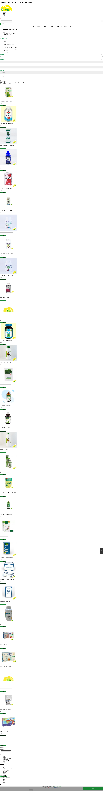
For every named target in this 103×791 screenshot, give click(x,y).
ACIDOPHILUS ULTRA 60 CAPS (6, 275)
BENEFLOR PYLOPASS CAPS (6, 666)
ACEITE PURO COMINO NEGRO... (7, 166)
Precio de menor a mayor (27, 82)
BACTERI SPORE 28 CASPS (5, 601)
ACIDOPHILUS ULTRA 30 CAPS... (6, 253)
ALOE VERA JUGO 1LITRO (5, 405)
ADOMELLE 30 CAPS (4, 318)
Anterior (4, 737)
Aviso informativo (6, 759)
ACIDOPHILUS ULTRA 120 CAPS (6, 232)
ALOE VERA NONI (4, 449)
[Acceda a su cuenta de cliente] (0, 24)
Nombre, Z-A (20, 82)
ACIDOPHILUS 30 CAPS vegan (6, 210)
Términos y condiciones (7, 758)
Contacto (1, 749)
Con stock (42, 82)
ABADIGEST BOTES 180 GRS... (6, 101)
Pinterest (4, 14)
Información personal (6, 767)
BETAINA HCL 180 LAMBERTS (6, 688)
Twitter (4, 13)
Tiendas (4, 762)
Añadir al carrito (3, 105)
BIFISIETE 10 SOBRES (4, 731)
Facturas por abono (6, 770)
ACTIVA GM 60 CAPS (4, 297)
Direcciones (5, 771)
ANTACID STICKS (4, 536)
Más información (9, 788)
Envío (4, 756)
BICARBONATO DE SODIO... (6, 709)
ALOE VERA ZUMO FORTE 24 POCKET (8, 492)
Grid (3, 76)
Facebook (4, 12)
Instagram (4, 15)
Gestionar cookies (15, 788)
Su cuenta (2, 764)
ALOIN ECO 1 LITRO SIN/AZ (6, 514)
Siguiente (4, 743)
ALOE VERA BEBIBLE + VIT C (6, 362)
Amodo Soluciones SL (57, 786)
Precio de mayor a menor (36, 82)
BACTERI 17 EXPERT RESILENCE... (7, 579)
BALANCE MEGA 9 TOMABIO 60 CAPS (8, 622)
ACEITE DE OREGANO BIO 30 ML (7, 145)
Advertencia (5, 761)
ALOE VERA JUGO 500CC (5, 427)
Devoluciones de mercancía (7, 768)
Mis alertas (4, 773)
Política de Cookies (6, 760)
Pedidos (4, 769)
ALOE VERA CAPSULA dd (5, 384)
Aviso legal (4, 757)
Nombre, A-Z (3, 81)
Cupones (4, 772)
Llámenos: (5, 751)
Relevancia (2, 82)
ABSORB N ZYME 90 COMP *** (6, 123)
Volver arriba (3, 745)
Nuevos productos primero (9, 82)
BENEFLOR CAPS (3, 644)
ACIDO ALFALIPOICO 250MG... (6, 188)
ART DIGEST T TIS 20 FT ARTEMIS (7, 557)
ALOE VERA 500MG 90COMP (6, 340)
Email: (6, 750)
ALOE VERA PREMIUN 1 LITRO (6, 470)
